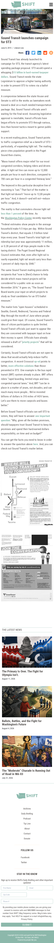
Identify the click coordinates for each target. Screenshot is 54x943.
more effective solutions (21, 365)
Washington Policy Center (18, 218)
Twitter (24, 862)
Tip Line (27, 823)
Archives (27, 808)
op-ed (37, 361)
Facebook (25, 857)
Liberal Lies (19, 48)
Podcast (27, 818)
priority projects (30, 342)
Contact (27, 833)
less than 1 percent (11, 213)
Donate (27, 838)
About (27, 828)
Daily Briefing (27, 813)
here (35, 444)
